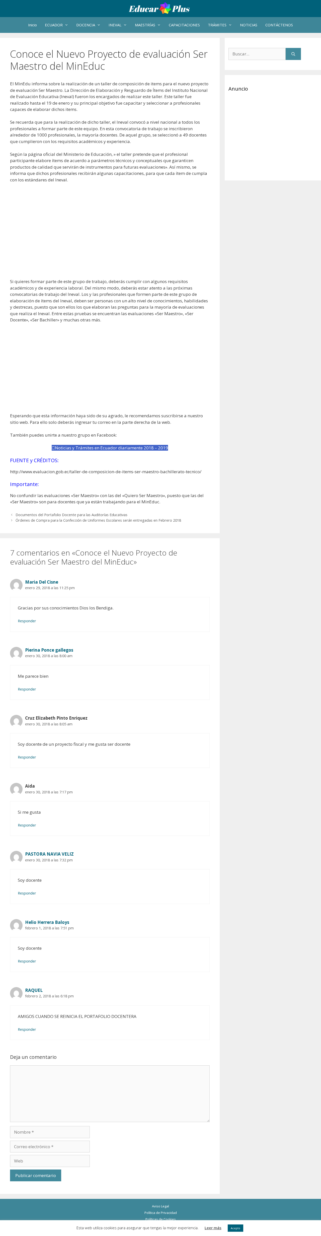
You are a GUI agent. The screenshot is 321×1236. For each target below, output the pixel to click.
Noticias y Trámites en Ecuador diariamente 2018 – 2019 (111, 448)
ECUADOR (54, 24)
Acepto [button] (235, 1228)
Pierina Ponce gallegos (49, 650)
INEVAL (115, 24)
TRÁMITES (217, 24)
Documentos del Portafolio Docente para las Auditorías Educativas (71, 514)
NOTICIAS (248, 24)
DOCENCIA (85, 24)
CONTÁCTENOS (279, 24)
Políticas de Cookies (160, 1219)
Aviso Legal (160, 1206)
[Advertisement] (110, 230)
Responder (27, 621)
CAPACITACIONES (184, 24)
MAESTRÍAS (145, 24)
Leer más (213, 1227)
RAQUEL (34, 990)
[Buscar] (293, 54)
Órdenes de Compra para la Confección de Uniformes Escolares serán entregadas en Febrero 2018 (98, 520)
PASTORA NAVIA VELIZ (49, 854)
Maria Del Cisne (41, 582)
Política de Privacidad (160, 1212)
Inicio (32, 24)
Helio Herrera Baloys (47, 922)
